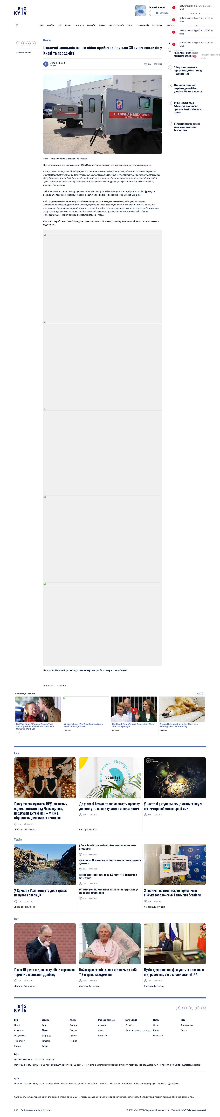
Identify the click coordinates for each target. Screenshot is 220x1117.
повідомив (56, 165)
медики (28, 52)
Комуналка (38, 1083)
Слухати (164, 13)
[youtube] (203, 1008)
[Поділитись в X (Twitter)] (28, 43)
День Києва (174, 1083)
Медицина (103, 1025)
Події (17, 1025)
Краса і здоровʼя (116, 25)
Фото (156, 1025)
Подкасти (158, 1035)
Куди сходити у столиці (137, 1030)
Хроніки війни (52, 1083)
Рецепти (170, 25)
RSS (16, 1110)
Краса (101, 1030)
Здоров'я (102, 1035)
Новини (47, 40)
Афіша (102, 25)
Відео (156, 1030)
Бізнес (68, 25)
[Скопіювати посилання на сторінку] (34, 43)
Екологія (161, 1083)
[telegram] (178, 1008)
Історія (17, 1046)
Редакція (50, 1059)
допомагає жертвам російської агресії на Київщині (101, 670)
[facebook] (184, 1008)
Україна (50, 25)
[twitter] (191, 1008)
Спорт (130, 25)
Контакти (39, 1059)
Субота (73, 1035)
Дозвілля (103, 1083)
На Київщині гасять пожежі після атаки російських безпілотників (187, 127)
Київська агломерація (144, 1083)
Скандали (19, 1030)
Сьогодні (74, 1025)
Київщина (127, 1083)
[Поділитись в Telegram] (18, 43)
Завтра (73, 1030)
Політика (79, 25)
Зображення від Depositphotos (36, 1110)
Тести (184, 1030)
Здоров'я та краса (106, 1019)
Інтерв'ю (91, 25)
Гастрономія (143, 25)
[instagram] (197, 1008)
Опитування (187, 1025)
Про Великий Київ (23, 1059)
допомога (20, 52)
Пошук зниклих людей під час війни (79, 1083)
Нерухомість (20, 1035)
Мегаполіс (115, 1083)
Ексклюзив (157, 25)
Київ (41, 25)
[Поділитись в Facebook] (23, 43)
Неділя (73, 1041)
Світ (60, 25)
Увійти (193, 13)
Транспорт (19, 1041)
